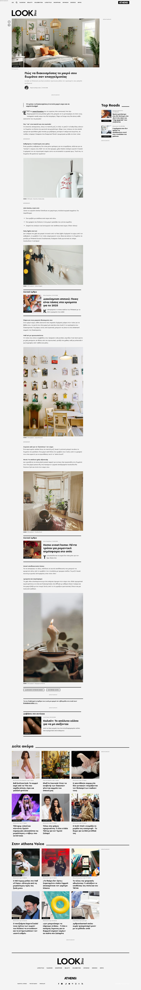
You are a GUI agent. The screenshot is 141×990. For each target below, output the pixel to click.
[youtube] (69, 983)
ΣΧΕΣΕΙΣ (73, 2)
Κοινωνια (46, 918)
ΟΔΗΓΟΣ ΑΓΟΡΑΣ (22, 983)
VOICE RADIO (33, 983)
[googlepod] (79, 983)
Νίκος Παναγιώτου (78, 878)
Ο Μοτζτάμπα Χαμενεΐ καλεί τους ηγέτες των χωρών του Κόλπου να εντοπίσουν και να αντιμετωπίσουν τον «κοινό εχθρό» (25, 928)
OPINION (65, 2)
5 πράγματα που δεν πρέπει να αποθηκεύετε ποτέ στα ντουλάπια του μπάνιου (120, 132)
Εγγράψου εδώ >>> (30, 703)
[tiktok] (66, 983)
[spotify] (72, 983)
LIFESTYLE (48, 2)
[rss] (82, 983)
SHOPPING (57, 2)
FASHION (22, 2)
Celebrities (76, 777)
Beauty (15, 777)
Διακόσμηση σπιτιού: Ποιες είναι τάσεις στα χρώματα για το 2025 (60, 302)
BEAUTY (29, 2)
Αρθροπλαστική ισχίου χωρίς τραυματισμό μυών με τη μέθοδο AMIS (84, 926)
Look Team (46, 717)
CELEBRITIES (38, 2)
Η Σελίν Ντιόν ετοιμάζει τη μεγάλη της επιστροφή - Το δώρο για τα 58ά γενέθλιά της (85, 830)
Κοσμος (15, 918)
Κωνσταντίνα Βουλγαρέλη (19, 780)
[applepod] (76, 983)
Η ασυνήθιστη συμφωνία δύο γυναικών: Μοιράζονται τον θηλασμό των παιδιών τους (85, 787)
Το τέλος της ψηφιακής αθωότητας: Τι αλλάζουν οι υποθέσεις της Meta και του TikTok (85, 884)
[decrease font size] (9, 21)
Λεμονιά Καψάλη (47, 780)
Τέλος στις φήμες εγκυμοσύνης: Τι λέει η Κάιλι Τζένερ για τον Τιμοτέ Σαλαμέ (55, 830)
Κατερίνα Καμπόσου (118, 110)
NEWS (80, 2)
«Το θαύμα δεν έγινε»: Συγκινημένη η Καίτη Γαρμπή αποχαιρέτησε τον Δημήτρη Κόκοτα (55, 884)
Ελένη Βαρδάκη (47, 295)
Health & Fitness (78, 918)
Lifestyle (16, 66)
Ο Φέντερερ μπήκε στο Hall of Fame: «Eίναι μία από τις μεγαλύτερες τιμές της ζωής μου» (25, 884)
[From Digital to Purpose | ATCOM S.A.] (122, 983)
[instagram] (62, 983)
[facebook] (59, 983)
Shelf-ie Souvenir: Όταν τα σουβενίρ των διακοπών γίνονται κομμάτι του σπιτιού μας (55, 787)
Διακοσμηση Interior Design (34, 690)
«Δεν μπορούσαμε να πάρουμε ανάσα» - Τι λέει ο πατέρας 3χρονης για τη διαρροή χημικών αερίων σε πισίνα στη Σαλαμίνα (55, 928)
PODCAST (42, 983)
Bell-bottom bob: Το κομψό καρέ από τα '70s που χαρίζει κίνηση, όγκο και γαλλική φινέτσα (25, 787)
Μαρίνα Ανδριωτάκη (35, 87)
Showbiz (45, 875)
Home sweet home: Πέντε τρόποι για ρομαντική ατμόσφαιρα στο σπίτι (60, 548)
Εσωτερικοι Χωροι (53, 690)
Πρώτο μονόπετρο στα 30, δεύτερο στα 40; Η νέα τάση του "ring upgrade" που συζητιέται (120, 118)
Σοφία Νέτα (76, 920)
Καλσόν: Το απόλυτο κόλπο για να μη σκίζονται (60, 722)
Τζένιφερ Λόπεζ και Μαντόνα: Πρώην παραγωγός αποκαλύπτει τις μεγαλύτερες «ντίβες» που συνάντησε (25, 831)
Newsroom (115, 126)
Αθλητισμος (17, 875)
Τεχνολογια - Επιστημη (80, 875)
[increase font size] (9, 25)
